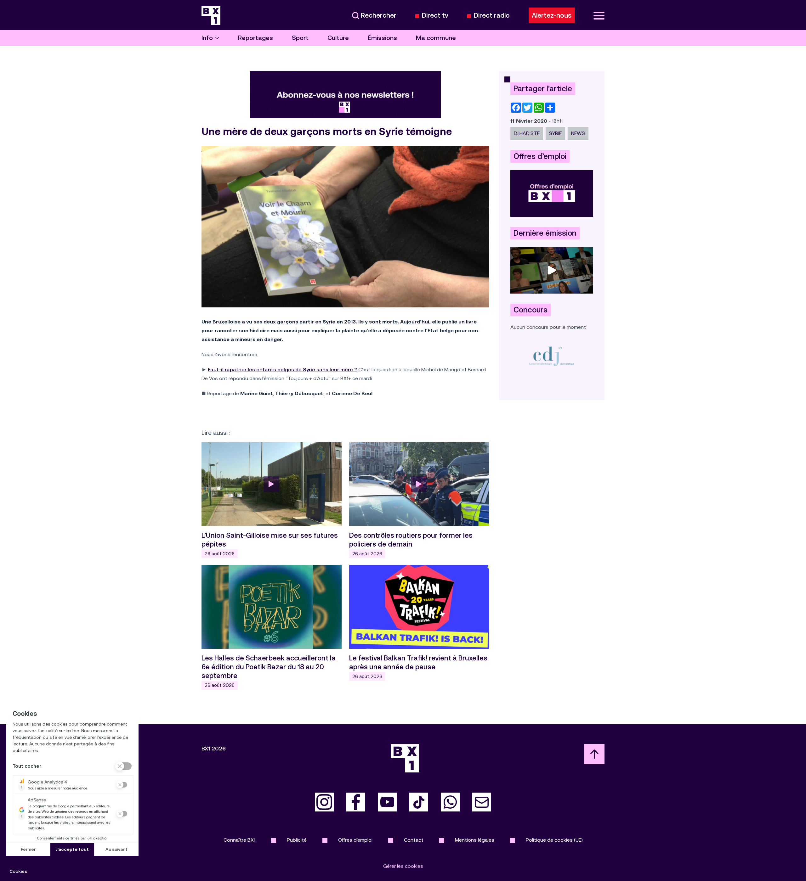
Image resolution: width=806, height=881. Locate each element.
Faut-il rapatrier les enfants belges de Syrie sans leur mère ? (282, 369)
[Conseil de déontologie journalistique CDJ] (552, 356)
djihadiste (527, 133)
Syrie (555, 133)
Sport (300, 37)
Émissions (382, 37)
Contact (413, 840)
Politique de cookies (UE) (554, 840)
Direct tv (435, 15)
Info (207, 37)
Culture (338, 37)
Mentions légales (474, 840)
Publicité (297, 840)
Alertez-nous (551, 15)
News (578, 133)
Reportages (255, 37)
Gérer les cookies (403, 866)
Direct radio (492, 15)
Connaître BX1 (239, 840)
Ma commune (436, 37)
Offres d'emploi (355, 840)
